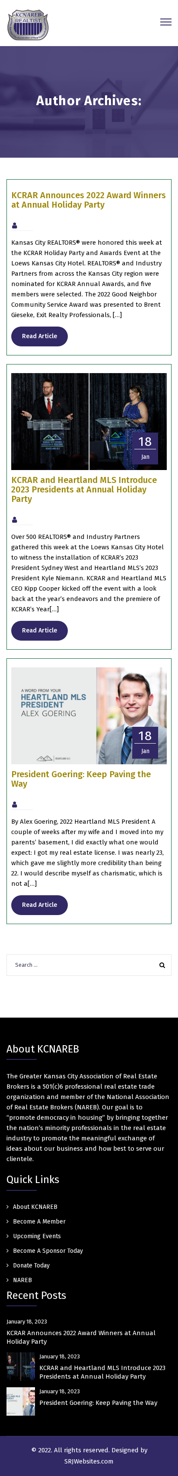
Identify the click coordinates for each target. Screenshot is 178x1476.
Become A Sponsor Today (48, 1251)
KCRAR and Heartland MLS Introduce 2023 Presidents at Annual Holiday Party (84, 489)
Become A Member (39, 1221)
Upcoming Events (37, 1236)
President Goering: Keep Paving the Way (81, 779)
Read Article (39, 336)
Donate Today (31, 1265)
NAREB (22, 1280)
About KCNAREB (35, 1207)
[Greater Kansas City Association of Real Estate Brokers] (28, 24)
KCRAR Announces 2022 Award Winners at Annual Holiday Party (88, 200)
